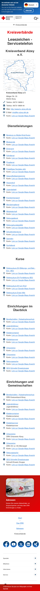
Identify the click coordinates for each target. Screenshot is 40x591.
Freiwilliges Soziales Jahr (16, 169)
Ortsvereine (10, 348)
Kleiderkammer (12, 339)
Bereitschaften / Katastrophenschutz (20, 319)
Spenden (9, 238)
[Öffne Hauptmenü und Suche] (36, 18)
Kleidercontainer (12, 332)
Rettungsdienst (12, 218)
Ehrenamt (10, 148)
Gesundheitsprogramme (15, 176)
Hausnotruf (10, 182)
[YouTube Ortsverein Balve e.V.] (13, 544)
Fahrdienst (10, 155)
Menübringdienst (12, 204)
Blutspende (10, 142)
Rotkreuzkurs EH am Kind (16, 286)
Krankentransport (13, 197)
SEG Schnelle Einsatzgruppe (17, 368)
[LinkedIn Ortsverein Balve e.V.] (28, 544)
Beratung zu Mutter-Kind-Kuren (18, 135)
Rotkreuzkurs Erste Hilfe (15, 292)
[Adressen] (20, 487)
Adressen (10, 499)
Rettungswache (12, 361)
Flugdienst (10, 162)
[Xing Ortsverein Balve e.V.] (36, 544)
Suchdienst (10, 245)
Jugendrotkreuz (12, 326)
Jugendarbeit (11, 189)
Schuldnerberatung (13, 231)
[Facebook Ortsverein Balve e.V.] (6, 544)
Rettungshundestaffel (14, 225)
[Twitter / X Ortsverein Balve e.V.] (21, 544)
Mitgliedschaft (11, 211)
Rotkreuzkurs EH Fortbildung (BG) (19, 277)
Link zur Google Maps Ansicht (23, 115)
